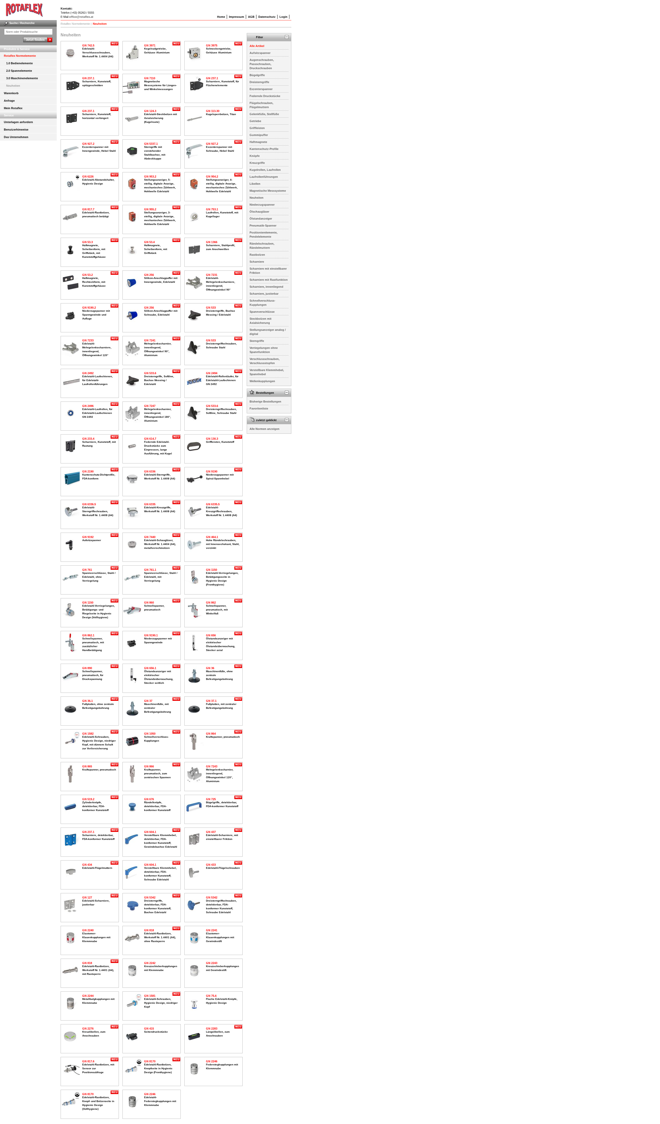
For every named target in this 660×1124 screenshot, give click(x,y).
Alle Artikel (257, 45)
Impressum (236, 16)
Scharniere (257, 261)
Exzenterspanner (261, 89)
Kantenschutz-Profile (264, 148)
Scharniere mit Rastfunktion (269, 279)
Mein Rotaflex (13, 108)
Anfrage (9, 100)
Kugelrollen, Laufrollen (265, 169)
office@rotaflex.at (81, 16)
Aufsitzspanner (260, 52)
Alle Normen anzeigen (264, 428)
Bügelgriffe (257, 75)
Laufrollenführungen (264, 176)
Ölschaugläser (259, 211)
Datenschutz (267, 16)
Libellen (255, 183)
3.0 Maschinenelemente (22, 78)
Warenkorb (11, 93)
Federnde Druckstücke (265, 96)
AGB (251, 16)
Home (221, 16)
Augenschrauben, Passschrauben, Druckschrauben (262, 64)
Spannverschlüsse (262, 311)
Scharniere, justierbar (264, 293)
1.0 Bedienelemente (19, 63)
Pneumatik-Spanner (263, 225)
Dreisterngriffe (259, 82)
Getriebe (255, 121)
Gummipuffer (259, 135)
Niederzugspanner (262, 204)
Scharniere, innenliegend (266, 286)
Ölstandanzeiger (261, 218)
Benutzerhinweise (16, 129)
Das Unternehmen (16, 137)
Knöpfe (255, 155)
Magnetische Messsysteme (268, 190)
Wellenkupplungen (262, 381)
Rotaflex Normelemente (20, 55)
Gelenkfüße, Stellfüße (264, 114)
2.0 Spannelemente (19, 70)
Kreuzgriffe (257, 162)
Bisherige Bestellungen (265, 401)
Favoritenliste (259, 408)
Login (283, 16)
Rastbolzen (257, 254)
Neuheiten (13, 85)
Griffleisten (257, 128)
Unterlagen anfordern (18, 122)
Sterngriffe (257, 340)
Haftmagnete (258, 141)
